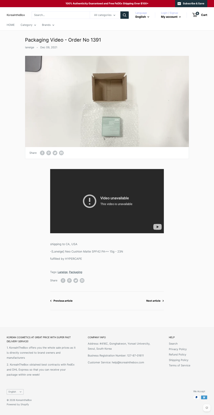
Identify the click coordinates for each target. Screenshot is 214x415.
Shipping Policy (178, 360)
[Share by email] (61, 152)
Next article (153, 300)
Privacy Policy (178, 349)
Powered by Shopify (18, 404)
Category (26, 24)
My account (169, 16)
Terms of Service (179, 365)
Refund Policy (177, 354)
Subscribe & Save (193, 3)
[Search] (124, 15)
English (12, 391)
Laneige (63, 272)
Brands (46, 24)
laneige (29, 47)
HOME (11, 24)
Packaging (75, 272)
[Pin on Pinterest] (48, 152)
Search (173, 343)
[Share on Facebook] (42, 152)
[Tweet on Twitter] (55, 152)
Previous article (63, 300)
